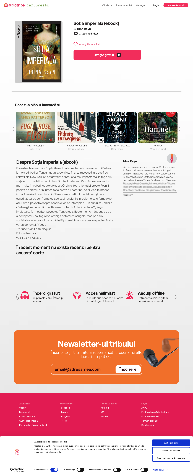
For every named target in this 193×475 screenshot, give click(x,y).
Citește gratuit (103, 55)
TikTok (63, 420)
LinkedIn (64, 412)
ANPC (144, 407)
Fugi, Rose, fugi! (35, 145)
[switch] (80, 470)
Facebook (65, 407)
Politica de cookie (150, 416)
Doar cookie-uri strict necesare (171, 458)
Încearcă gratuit (176, 5)
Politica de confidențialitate (155, 412)
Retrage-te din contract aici (33, 425)
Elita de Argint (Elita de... (117, 145)
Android (105, 407)
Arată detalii (158, 470)
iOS (102, 412)
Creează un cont (27, 416)
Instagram (65, 416)
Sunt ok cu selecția (171, 450)
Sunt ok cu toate (171, 443)
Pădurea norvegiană (76, 145)
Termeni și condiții (150, 420)
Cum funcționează (28, 420)
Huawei (104, 416)
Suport (22, 407)
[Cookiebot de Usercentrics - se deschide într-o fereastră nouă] (17, 470)
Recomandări (124, 5)
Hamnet (158, 145)
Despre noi (24, 412)
